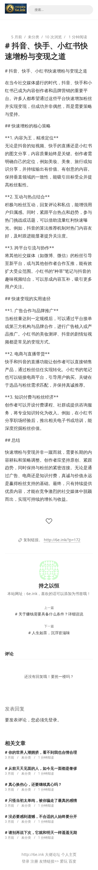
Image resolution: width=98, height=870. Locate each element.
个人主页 (68, 854)
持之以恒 (49, 585)
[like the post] (49, 522)
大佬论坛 (52, 854)
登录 (52, 720)
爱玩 (64, 861)
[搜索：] (60, 9)
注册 (34, 861)
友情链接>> (49, 861)
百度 (72, 861)
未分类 (33, 36)
